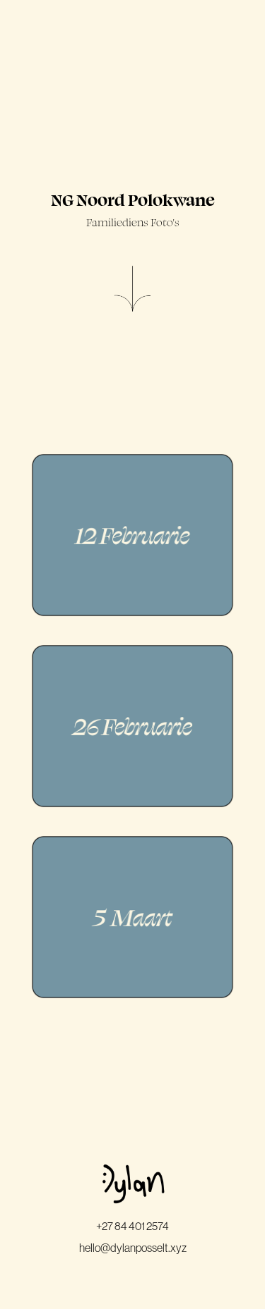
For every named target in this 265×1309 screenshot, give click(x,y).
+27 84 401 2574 (132, 1225)
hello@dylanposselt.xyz (133, 1247)
